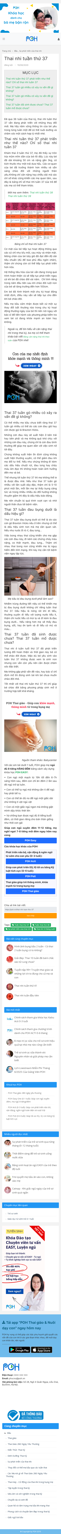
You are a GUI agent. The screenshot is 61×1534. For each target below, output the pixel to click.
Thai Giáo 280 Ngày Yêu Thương (23, 1444)
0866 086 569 (21, 1375)
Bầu (16, 51)
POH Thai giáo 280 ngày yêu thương (24, 1093)
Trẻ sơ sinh (12, 1213)
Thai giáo (11, 1438)
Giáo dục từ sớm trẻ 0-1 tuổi (20, 1219)
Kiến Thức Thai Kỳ (16, 1450)
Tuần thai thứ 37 (21, 925)
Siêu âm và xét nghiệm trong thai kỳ (24, 1493)
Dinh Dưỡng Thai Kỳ (17, 1455)
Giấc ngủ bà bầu (15, 1517)
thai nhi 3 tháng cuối (45, 929)
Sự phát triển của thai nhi (30, 51)
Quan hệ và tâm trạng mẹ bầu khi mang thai (28, 1505)
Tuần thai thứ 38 (42, 925)
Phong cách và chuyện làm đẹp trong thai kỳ (28, 1511)
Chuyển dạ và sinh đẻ (17, 1499)
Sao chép (27, 915)
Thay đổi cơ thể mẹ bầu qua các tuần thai (27, 1467)
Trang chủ (6, 51)
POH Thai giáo (30, 891)
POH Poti (30, 876)
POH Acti (30, 861)
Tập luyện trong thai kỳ (18, 1488)
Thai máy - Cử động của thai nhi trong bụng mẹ (30, 1482)
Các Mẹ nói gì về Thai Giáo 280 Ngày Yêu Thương (26, 1475)
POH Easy (30, 840)
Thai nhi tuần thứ (40, 192)
